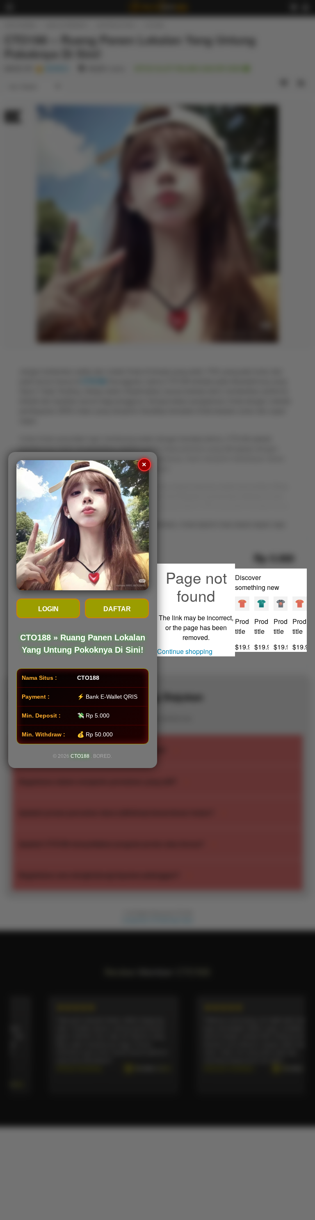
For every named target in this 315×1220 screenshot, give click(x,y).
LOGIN (48, 608)
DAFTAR (117, 608)
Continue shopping (184, 651)
